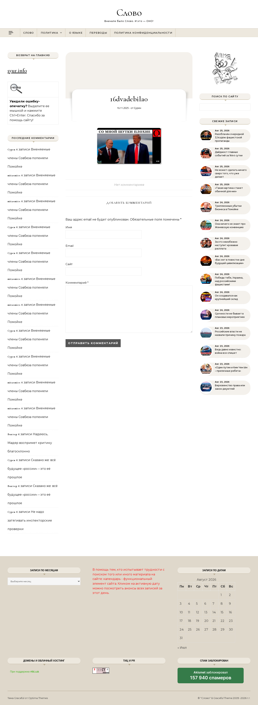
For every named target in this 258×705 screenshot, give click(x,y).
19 (197, 621)
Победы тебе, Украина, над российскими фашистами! (229, 281)
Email (69, 246)
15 (222, 612)
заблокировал (210, 676)
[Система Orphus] (16, 93)
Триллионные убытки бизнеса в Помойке (228, 207)
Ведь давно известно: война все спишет (228, 351)
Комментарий (77, 282)
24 (182, 629)
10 (181, 612)
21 (214, 621)
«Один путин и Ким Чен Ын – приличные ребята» (231, 369)
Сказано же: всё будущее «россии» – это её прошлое (32, 468)
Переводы (98, 32)
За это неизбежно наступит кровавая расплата (226, 245)
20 (206, 621)
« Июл (182, 647)
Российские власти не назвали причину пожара (230, 333)
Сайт (69, 264)
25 (190, 629)
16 (230, 612)
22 (222, 621)
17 (181, 621)
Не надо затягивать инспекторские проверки (30, 520)
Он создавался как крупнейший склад (226, 297)
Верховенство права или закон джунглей (230, 387)
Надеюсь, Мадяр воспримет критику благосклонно (30, 442)
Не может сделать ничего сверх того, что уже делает (231, 173)
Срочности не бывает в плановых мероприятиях (230, 315)
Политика (49, 32)
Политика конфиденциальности (143, 32)
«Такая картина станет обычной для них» (229, 190)
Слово (129, 12)
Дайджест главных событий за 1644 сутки (229, 154)
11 (189, 612)
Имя (69, 227)
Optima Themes (38, 698)
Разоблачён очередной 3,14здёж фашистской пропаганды (229, 137)
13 (205, 612)
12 (197, 612)
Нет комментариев (129, 185)
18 (189, 621)
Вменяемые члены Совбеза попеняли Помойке (29, 158)
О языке (76, 32)
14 (214, 612)
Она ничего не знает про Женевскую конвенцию (230, 225)
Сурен (137, 108)
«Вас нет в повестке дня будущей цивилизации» (229, 261)
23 (231, 621)
